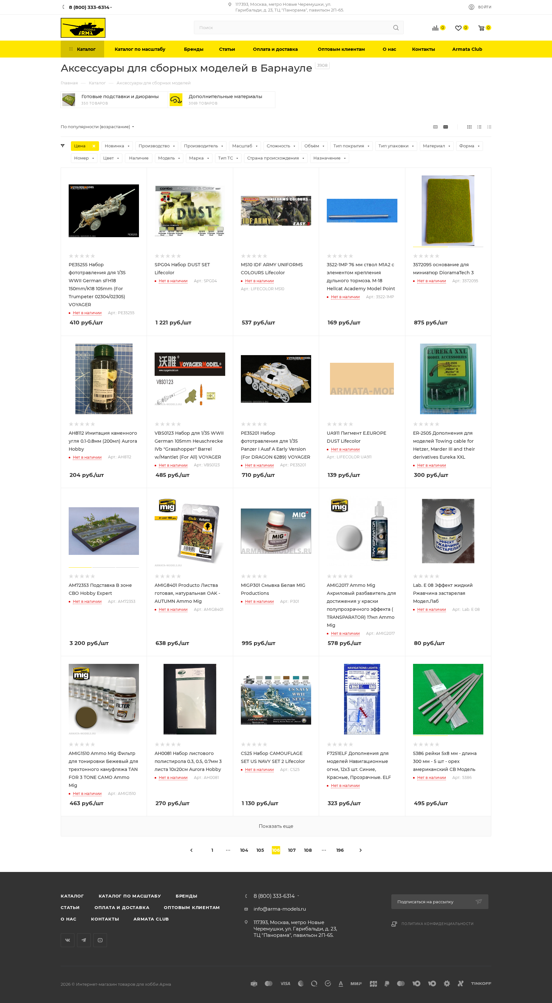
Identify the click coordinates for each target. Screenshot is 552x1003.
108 (308, 850)
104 (244, 850)
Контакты (105, 918)
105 (260, 850)
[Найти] (396, 27)
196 (340, 850)
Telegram (84, 940)
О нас (68, 918)
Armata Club (151, 918)
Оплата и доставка (122, 907)
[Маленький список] (435, 126)
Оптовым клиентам (192, 907)
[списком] (479, 126)
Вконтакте (67, 940)
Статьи (70, 907)
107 (292, 850)
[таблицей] (489, 126)
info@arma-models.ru (280, 909)
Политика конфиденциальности (438, 924)
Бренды (186, 895)
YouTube (100, 940)
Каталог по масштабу (130, 895)
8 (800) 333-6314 (274, 896)
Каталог (72, 895)
